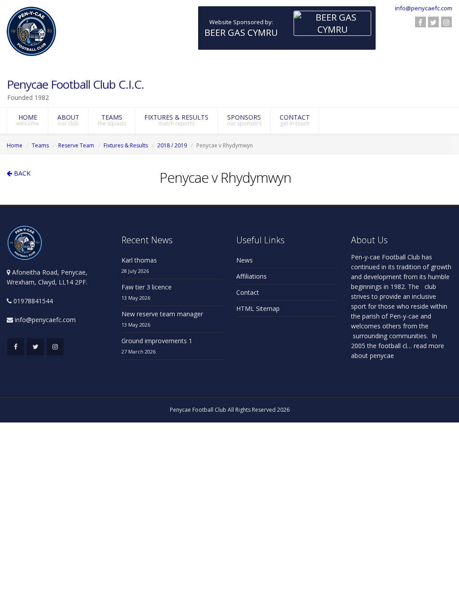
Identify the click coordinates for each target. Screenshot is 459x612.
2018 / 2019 (172, 145)
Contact (247, 292)
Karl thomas (139, 260)
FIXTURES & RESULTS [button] (176, 120)
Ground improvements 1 (156, 340)
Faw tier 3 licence (146, 287)
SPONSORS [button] (244, 120)
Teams (40, 145)
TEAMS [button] (112, 120)
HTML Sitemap (258, 308)
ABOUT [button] (68, 120)
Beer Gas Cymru (241, 32)
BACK (21, 173)
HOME (27, 120)
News (244, 260)
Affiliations (251, 276)
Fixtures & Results (126, 145)
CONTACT (295, 120)
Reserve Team (76, 145)
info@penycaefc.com (423, 8)
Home (14, 145)
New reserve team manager (162, 314)
